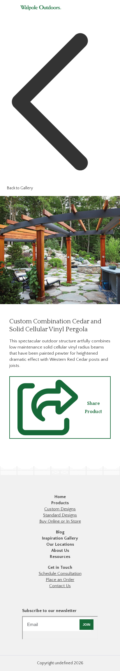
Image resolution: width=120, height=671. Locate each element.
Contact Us (60, 585)
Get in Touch (60, 567)
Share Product (93, 407)
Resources (60, 556)
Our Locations (60, 544)
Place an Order (60, 579)
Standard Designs (60, 515)
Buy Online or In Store (60, 521)
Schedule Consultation (60, 573)
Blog (60, 532)
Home (60, 496)
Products (60, 502)
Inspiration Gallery (60, 538)
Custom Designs (60, 509)
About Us (60, 550)
